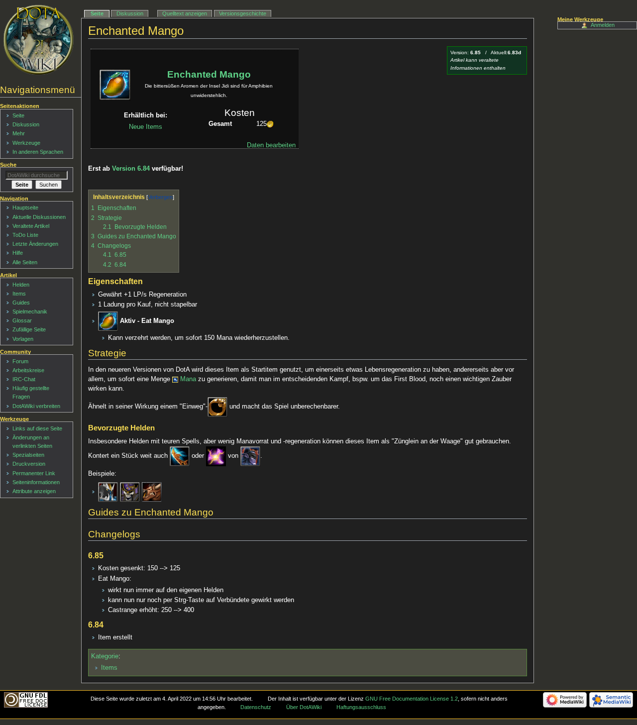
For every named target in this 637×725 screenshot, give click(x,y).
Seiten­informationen (36, 482)
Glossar (22, 320)
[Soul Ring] (217, 406)
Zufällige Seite (29, 329)
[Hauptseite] (38, 40)
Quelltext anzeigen (184, 13)
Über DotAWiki (303, 707)
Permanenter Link (33, 473)
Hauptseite (25, 207)
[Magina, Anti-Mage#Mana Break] (216, 455)
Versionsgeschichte (242, 13)
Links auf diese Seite (37, 428)
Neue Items (145, 126)
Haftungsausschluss (361, 707)
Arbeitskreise (28, 370)
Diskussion (129, 13)
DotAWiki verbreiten (36, 406)
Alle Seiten (24, 262)
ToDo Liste (25, 235)
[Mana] (175, 379)
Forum (20, 361)
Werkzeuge (26, 143)
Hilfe (17, 253)
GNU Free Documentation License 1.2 (411, 699)
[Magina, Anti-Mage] (250, 455)
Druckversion (28, 464)
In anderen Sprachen (37, 152)
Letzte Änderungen (35, 244)
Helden (20, 285)
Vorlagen (22, 339)
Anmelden (603, 25)
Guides (21, 303)
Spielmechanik (29, 311)
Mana (188, 379)
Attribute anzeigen (34, 491)
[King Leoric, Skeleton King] (130, 491)
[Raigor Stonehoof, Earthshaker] (152, 491)
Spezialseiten (28, 455)
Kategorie (104, 656)
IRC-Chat (23, 379)
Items (109, 667)
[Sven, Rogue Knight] (108, 491)
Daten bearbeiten (271, 145)
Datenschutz (255, 707)
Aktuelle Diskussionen (39, 217)
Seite (97, 13)
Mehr (18, 133)
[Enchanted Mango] (108, 320)
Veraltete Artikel (30, 226)
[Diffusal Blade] (180, 455)
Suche (8, 165)
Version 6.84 (131, 168)
